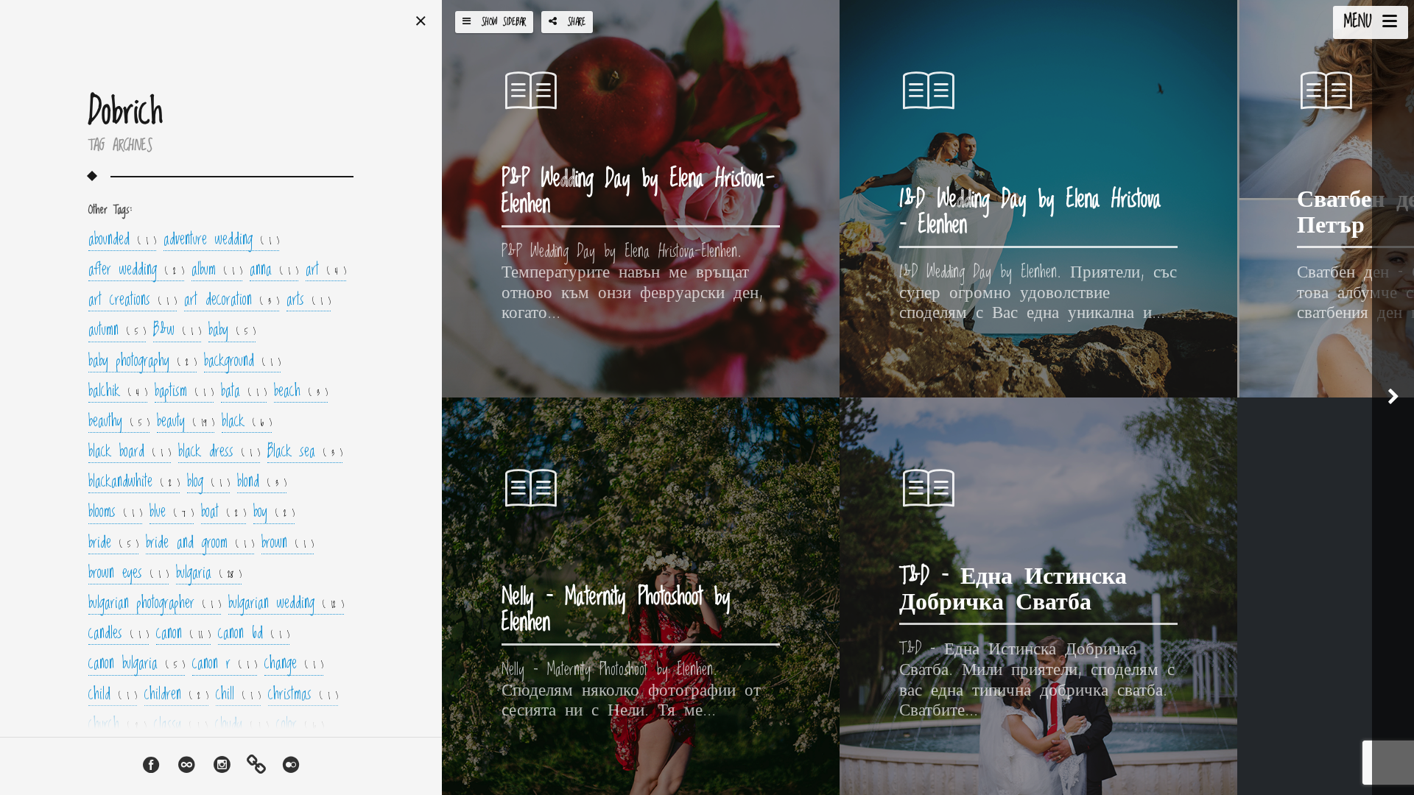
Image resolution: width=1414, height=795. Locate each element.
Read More (529, 363)
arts (308, 301)
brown (287, 544)
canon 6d (253, 634)
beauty (185, 422)
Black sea (304, 452)
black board (129, 452)
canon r (224, 664)
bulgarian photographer (154, 604)
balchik (117, 392)
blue (172, 513)
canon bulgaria (136, 664)
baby (232, 331)
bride (113, 544)
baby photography (142, 362)
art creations (132, 301)
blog (208, 483)
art (326, 271)
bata (244, 392)
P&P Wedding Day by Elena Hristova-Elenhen (638, 192)
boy (274, 513)
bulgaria (209, 574)
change (293, 664)
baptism (184, 392)
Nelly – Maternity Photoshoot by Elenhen (616, 610)
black (247, 422)
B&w (177, 331)
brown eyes (128, 574)
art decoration (231, 301)
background (242, 362)
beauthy (119, 422)
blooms (115, 513)
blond (261, 483)
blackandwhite (134, 483)
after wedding (136, 271)
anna (274, 271)
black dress (219, 452)
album (216, 271)
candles (118, 634)
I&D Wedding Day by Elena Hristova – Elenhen (1030, 213)
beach (301, 392)
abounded (122, 240)
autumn (117, 331)
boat (223, 513)
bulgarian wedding (286, 604)
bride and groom (200, 544)
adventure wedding (221, 240)
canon (183, 634)
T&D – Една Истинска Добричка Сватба (1013, 589)
